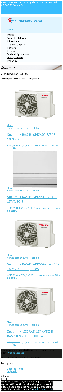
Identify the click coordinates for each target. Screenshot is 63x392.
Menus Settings (16, 352)
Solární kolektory (16, 38)
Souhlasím (38, 389)
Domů (10, 34)
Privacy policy (51, 389)
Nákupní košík (15, 57)
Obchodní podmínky (18, 54)
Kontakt (11, 47)
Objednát (12, 371)
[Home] (25, 22)
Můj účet (12, 60)
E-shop (11, 51)
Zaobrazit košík (15, 368)
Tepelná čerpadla (16, 44)
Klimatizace (13, 41)
